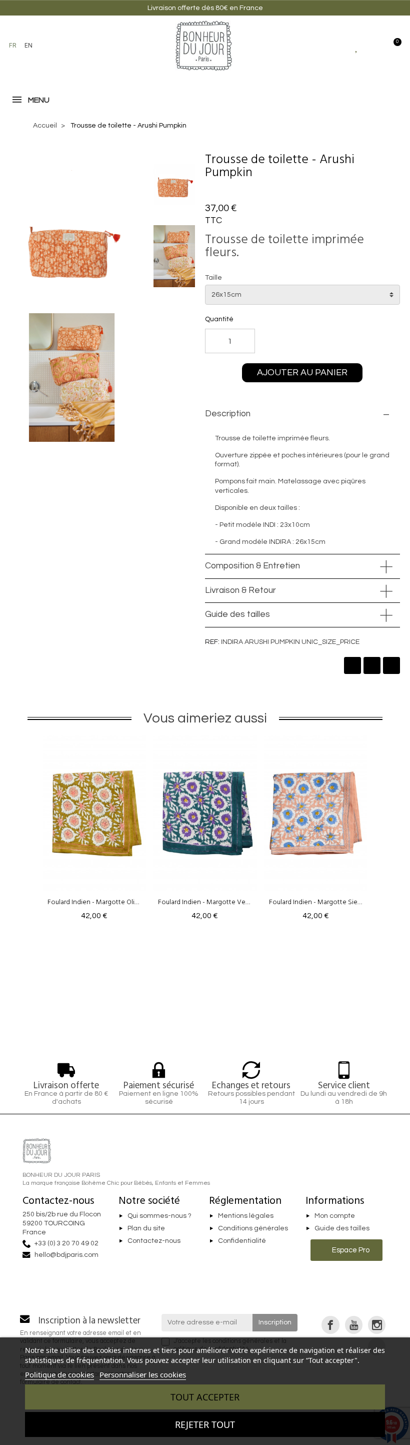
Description (227, 413)
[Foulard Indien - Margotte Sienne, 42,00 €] (316, 831)
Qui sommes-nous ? (160, 1215)
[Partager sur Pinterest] (391, 665)
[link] (330, 1324)
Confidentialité (242, 1240)
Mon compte (334, 1215)
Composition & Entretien (252, 565)
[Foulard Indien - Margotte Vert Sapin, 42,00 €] (204, 831)
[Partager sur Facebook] (352, 665)
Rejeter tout (205, 1424)
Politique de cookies (59, 1374)
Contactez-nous (154, 1240)
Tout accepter (205, 1397)
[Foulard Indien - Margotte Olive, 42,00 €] (94, 831)
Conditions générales (253, 1228)
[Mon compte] (375, 45)
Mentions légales (246, 1215)
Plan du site (146, 1228)
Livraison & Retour (240, 590)
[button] (52, 46)
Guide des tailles (237, 614)
